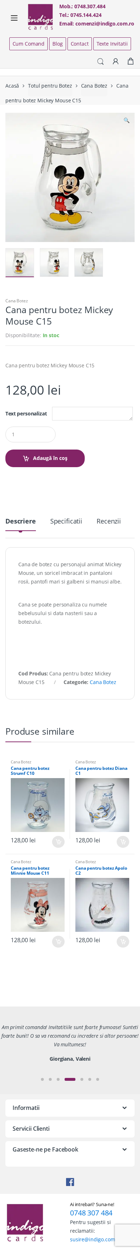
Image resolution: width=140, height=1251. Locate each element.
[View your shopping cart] (131, 61)
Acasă (12, 85)
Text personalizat (26, 413)
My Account (116, 62)
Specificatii (66, 521)
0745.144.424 (85, 14)
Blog (57, 43)
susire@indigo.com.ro (95, 1239)
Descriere (20, 521)
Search (100, 62)
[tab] (20, 524)
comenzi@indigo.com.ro (104, 23)
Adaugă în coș (50, 458)
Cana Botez (94, 85)
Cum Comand (29, 43)
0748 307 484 (91, 1213)
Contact (80, 43)
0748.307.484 (89, 6)
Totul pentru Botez (50, 85)
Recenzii (109, 521)
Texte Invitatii (112, 43)
